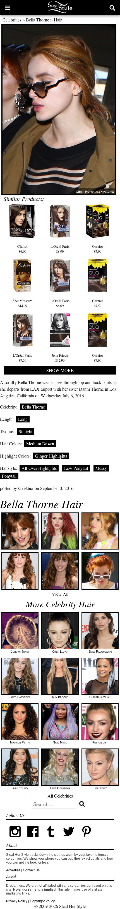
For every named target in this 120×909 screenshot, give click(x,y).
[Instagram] (15, 839)
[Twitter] (69, 839)
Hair (58, 20)
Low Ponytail (76, 468)
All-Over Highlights (39, 468)
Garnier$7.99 (97, 249)
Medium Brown (40, 443)
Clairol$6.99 (22, 249)
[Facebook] (33, 839)
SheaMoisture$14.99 (22, 303)
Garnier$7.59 (97, 303)
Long (23, 419)
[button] (7, 7)
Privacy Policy (16, 901)
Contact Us (31, 870)
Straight (25, 431)
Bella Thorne (37, 20)
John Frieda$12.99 (60, 358)
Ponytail (9, 476)
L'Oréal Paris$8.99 (60, 249)
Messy (101, 468)
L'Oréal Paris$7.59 (22, 358)
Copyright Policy (42, 901)
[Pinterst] (86, 839)
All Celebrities (60, 796)
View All (60, 594)
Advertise (13, 870)
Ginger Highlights (51, 456)
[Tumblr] (51, 839)
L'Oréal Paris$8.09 (60, 303)
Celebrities (12, 20)
